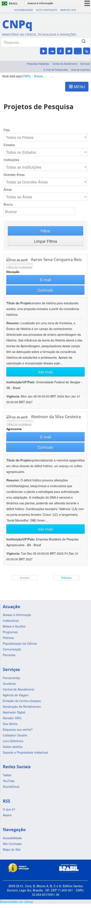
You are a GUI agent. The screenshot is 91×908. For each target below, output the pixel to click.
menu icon (87, 3)
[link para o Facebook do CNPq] (60, 51)
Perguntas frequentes (38, 63)
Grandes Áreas (14, 174)
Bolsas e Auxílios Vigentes (41, 76)
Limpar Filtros (45, 241)
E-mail (45, 279)
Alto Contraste (46, 10)
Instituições (11, 160)
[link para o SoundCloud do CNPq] (51, 51)
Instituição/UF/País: (21, 382)
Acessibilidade (23, 10)
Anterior (24, 578)
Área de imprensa (80, 69)
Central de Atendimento (64, 63)
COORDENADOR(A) (19, 263)
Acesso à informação (40, 3)
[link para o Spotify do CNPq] (78, 51)
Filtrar (45, 230)
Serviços (85, 63)
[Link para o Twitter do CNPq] (68, 51)
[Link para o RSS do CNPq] (86, 51)
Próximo (66, 578)
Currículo (45, 290)
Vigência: (13, 396)
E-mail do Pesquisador (56, 69)
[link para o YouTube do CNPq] (43, 51)
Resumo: (13, 323)
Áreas (8, 189)
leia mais (45, 371)
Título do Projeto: (19, 303)
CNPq (26, 76)
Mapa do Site (68, 10)
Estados (9, 145)
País (7, 130)
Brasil (13, 3)
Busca (8, 204)
